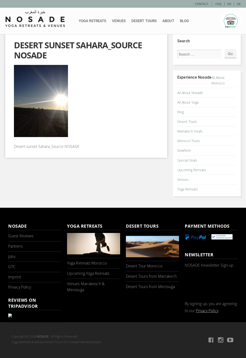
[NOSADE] (35, 18)
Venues (119, 21)
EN (229, 4)
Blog (184, 21)
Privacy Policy (19, 287)
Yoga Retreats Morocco (87, 263)
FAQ (218, 4)
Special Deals (187, 160)
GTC (11, 266)
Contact (202, 4)
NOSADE (43, 336)
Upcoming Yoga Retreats (88, 273)
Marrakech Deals (190, 131)
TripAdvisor (231, 21)
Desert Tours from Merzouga (150, 286)
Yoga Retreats (92, 21)
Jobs (11, 256)
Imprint (14, 277)
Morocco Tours (188, 140)
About (168, 21)
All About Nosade (190, 92)
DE (239, 4)
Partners (15, 246)
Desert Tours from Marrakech (151, 276)
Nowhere (184, 150)
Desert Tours (144, 21)
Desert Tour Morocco (144, 266)
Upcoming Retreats (191, 170)
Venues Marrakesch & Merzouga (86, 287)
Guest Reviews (20, 236)
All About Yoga (187, 102)
